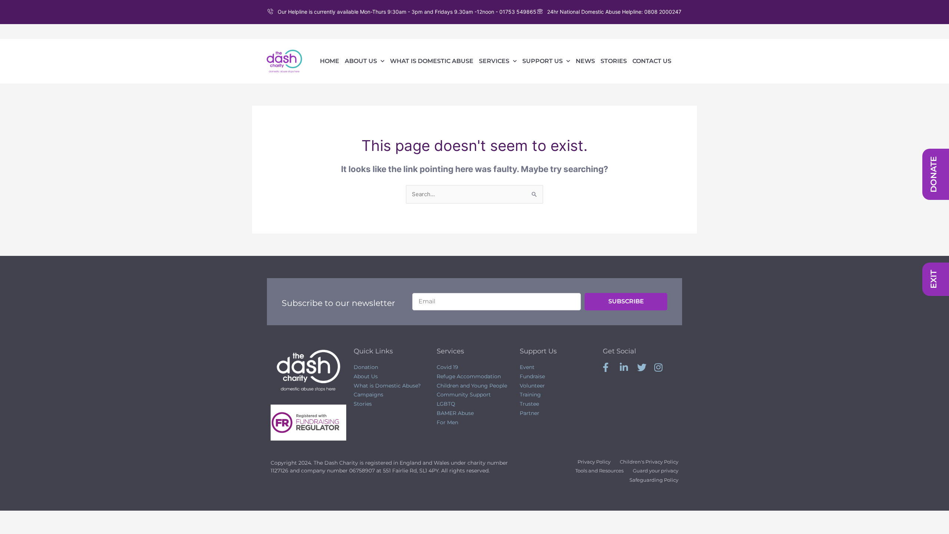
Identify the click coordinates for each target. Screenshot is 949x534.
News (585, 61)
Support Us (542, 61)
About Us (361, 61)
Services (494, 61)
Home (329, 61)
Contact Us (651, 61)
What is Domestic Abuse (431, 61)
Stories (614, 61)
